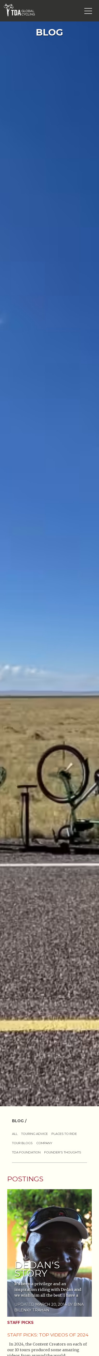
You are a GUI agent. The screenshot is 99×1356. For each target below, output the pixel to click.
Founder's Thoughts (62, 1152)
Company (44, 1143)
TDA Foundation (26, 1152)
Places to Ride (64, 1134)
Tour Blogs (22, 1143)
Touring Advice (34, 1134)
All (15, 1134)
